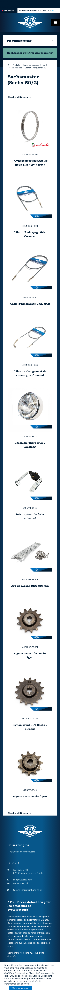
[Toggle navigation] (55, 22)
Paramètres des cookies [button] (16, 983)
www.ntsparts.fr (21, 883)
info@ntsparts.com (22, 879)
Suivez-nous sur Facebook (27, 890)
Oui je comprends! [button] (20, 988)
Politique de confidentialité (22, 851)
